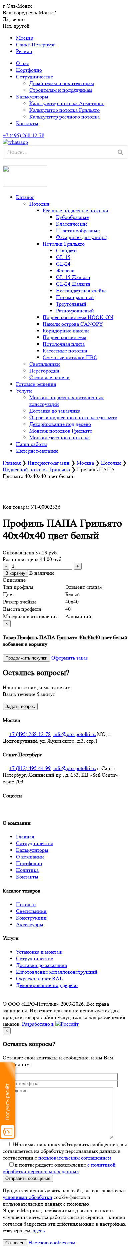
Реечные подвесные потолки (75, 210)
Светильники (44, 364)
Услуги (24, 391)
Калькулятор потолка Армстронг (66, 103)
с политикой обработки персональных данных (59, 1168)
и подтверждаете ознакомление (59, 1168)
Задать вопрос (20, 706)
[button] (4, 162)
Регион (24, 51)
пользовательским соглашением (74, 1158)
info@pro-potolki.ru (74, 734)
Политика (27, 870)
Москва (24, 38)
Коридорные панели (66, 330)
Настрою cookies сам (51, 1242)
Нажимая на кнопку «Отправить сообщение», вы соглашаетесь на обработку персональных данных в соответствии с (65, 1151)
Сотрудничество (34, 76)
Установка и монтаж (39, 952)
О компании (30, 856)
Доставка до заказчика (54, 411)
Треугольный (71, 304)
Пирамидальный (75, 297)
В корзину (15, 573)
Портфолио (29, 70)
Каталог (25, 197)
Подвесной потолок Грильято (36, 469)
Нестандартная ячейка (81, 290)
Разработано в (38, 1024)
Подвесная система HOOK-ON (78, 317)
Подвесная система (64, 337)
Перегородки (44, 370)
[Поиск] (120, 152)
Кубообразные (72, 217)
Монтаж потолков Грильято (60, 431)
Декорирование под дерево (60, 424)
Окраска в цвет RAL (39, 978)
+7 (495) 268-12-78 (30, 734)
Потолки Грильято (64, 244)
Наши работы (31, 444)
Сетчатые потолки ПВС (70, 357)
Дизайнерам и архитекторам (61, 83)
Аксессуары (29, 924)
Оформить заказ (69, 658)
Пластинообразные (78, 230)
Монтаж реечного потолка (59, 437)
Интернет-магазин (37, 451)
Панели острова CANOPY (73, 324)
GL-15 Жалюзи (73, 277)
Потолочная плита (64, 344)
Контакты (27, 123)
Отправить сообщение (27, 1178)
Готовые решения (36, 384)
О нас (22, 63)
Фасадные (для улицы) (81, 237)
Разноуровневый (75, 310)
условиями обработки (27, 1197)
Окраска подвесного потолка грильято (73, 417)
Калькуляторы (32, 96)
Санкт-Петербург (35, 44)
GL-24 (63, 264)
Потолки (39, 204)
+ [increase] (77, 566)
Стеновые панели (49, 377)
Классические (72, 224)
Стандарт (66, 250)
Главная (12, 463)
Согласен (14, 1242)
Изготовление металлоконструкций (56, 972)
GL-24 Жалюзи (73, 284)
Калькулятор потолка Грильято (64, 110)
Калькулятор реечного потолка (64, 116)
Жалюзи (65, 270)
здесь (39, 1230)
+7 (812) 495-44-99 (30, 768)
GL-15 (63, 257)
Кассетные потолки (65, 350)
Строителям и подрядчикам (60, 90)
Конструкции (31, 918)
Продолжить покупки (26, 658)
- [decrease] (6, 566)
